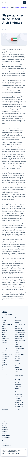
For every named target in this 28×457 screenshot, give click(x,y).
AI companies (18, 346)
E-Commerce (18, 328)
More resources (6, 437)
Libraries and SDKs (19, 402)
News (12, 7)
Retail (16, 371)
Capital (4, 328)
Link (3, 352)
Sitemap (4, 433)
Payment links (5, 356)
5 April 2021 (5, 27)
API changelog (18, 400)
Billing (3, 326)
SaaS (16, 344)
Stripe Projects (19, 404)
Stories (17, 7)
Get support (5, 443)
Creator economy (19, 348)
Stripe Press (18, 418)
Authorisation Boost (7, 324)
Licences (4, 431)
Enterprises (18, 320)
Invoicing (4, 348)
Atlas (3, 322)
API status (17, 398)
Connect (4, 334)
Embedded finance (20, 330)
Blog (3, 416)
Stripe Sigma (5, 368)
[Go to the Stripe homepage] (4, 312)
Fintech (17, 350)
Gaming (17, 352)
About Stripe (24, 7)
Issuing (4, 350)
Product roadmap (19, 412)
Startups (17, 322)
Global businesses (19, 334)
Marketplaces (18, 338)
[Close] (25, 450)
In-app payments (19, 336)
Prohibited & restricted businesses (5, 427)
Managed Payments (7, 354)
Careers (17, 414)
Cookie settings (6, 435)
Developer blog (19, 406)
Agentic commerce (20, 324)
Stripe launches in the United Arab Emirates (13, 18)
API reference (18, 396)
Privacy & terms (6, 423)
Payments (4, 358)
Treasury (4, 374)
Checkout (4, 330)
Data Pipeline (5, 338)
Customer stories (6, 414)
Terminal (4, 372)
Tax (3, 370)
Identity (4, 346)
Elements (4, 340)
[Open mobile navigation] (24, 2)
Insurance (17, 358)
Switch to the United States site (10, 453)
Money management (20, 340)
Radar (3, 362)
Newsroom (5, 7)
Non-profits (18, 364)
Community (5, 418)
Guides (4, 412)
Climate (4, 332)
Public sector (18, 369)
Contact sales (18, 420)
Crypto (4, 336)
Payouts (4, 360)
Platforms (17, 342)
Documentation (19, 394)
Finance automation (20, 332)
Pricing (4, 320)
